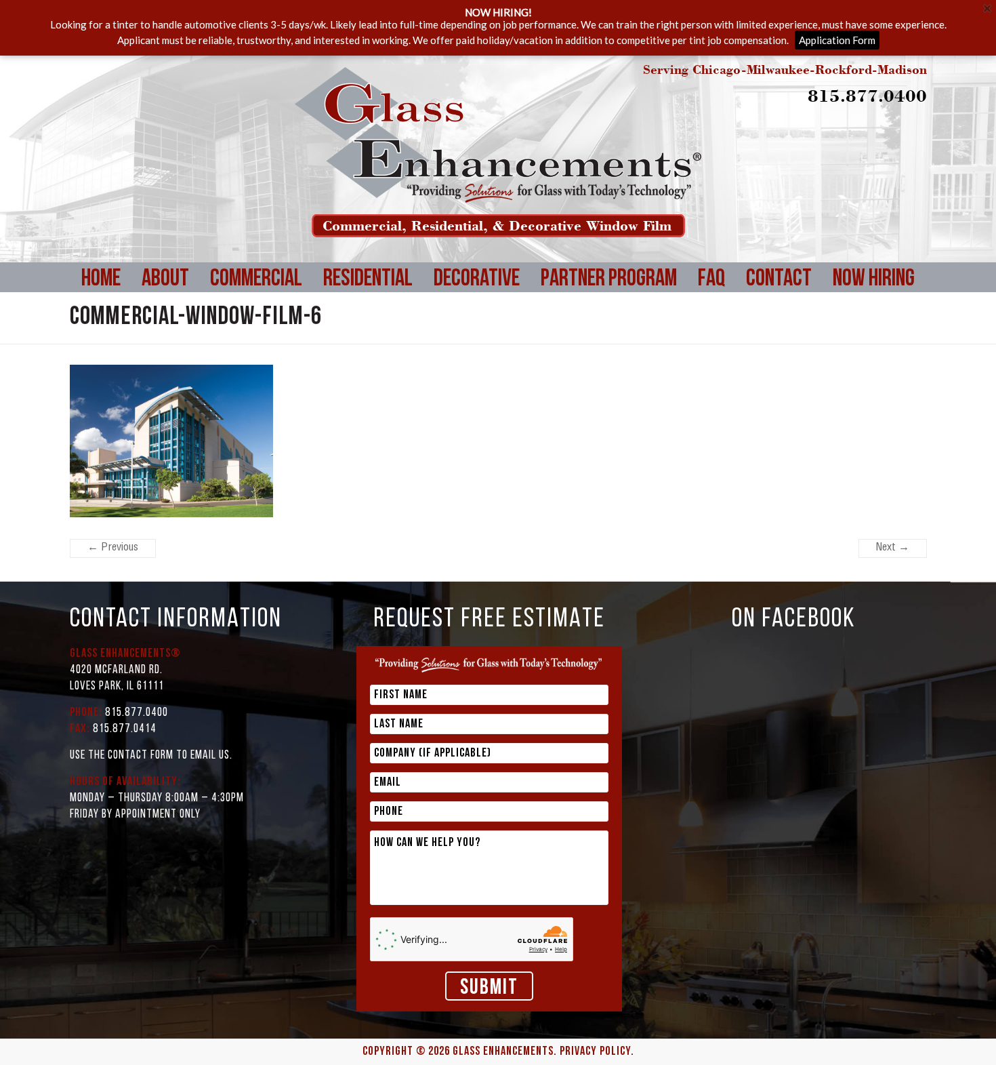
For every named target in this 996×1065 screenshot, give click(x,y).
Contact (779, 280)
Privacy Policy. (597, 1052)
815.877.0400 (867, 95)
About (165, 280)
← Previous (112, 548)
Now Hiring (874, 280)
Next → (892, 548)
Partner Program (609, 280)
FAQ (711, 280)
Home (101, 280)
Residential (368, 280)
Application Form (837, 40)
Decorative (477, 280)
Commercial (256, 280)
